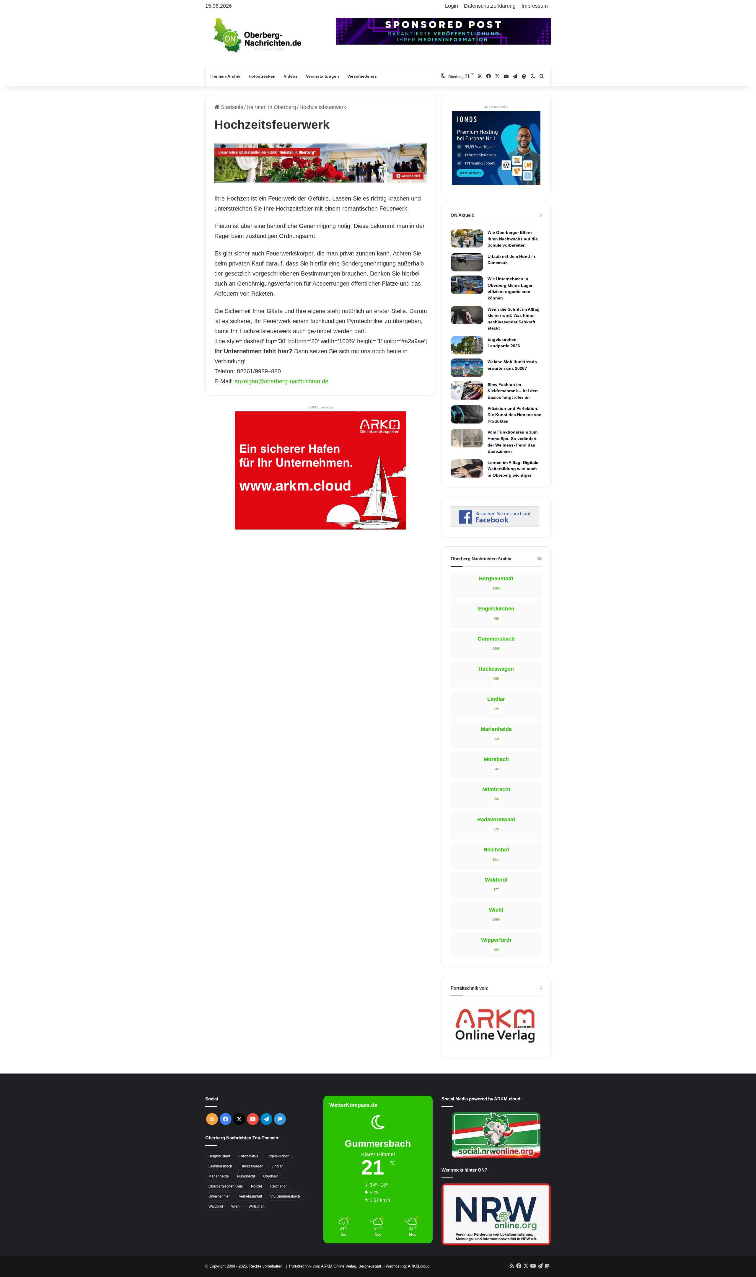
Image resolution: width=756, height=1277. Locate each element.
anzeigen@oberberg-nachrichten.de (281, 381)
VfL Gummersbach (285, 1196)
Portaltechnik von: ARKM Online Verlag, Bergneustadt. (335, 1266)
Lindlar (277, 1166)
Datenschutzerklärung (490, 6)
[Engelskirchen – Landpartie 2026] (467, 345)
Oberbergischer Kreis (225, 1186)
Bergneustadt (219, 1156)
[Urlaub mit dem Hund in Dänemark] (467, 262)
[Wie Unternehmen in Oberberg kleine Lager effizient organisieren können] (467, 285)
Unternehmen (219, 1196)
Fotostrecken (262, 76)
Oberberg (270, 1176)
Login (451, 6)
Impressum (535, 6)
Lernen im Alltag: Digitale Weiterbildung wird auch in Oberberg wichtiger (513, 469)
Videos (291, 76)
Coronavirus (248, 1156)
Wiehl (235, 1206)
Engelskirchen (277, 1156)
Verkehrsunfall (250, 1196)
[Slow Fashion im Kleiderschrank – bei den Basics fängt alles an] (467, 390)
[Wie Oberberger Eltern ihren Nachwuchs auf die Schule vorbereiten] (467, 238)
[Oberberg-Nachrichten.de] (257, 34)
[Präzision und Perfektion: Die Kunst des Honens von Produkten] (467, 414)
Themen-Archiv (225, 76)
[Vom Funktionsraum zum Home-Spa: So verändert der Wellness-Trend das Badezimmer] (467, 438)
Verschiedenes (362, 76)
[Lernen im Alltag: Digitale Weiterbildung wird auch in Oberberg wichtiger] (467, 468)
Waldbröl (215, 1206)
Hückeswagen (251, 1166)
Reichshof (278, 1186)
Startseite (231, 107)
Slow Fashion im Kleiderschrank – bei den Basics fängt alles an (513, 391)
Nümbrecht (246, 1176)
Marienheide (218, 1176)
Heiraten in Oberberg (271, 107)
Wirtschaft (256, 1206)
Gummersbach (220, 1166)
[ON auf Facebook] (495, 525)
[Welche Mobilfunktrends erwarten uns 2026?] (467, 368)
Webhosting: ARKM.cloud (407, 1266)
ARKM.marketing (321, 407)
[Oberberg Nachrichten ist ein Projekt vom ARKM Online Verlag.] (495, 1046)
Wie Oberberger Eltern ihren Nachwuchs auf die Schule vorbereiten (513, 238)
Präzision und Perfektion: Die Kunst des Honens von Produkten (515, 415)
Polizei (256, 1186)
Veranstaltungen (322, 76)
